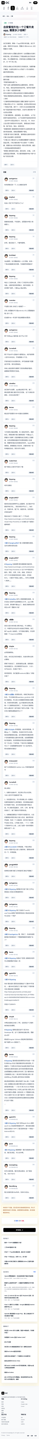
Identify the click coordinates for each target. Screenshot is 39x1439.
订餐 (12, 16)
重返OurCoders (9, 1372)
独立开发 (4, 1414)
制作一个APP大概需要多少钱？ (13, 1242)
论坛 (8, 16)
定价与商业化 (4, 1424)
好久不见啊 (7, 1342)
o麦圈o (12, 694)
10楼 (6, 599)
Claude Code (24, 1404)
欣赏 (6, 164)
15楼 (6, 543)
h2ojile (12, 729)
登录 (30, 2)
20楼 (6, 729)
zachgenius (14, 934)
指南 (2, 1413)
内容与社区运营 (5, 1422)
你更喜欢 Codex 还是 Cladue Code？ (15, 1337)
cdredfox (13, 599)
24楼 (6, 847)
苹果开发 (23, 1414)
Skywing (9, 564)
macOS (23, 1419)
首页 (4, 16)
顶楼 (28, 1436)
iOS (22, 1417)
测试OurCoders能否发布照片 (12, 1351)
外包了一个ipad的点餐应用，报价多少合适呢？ (17, 1252)
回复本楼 (31, 190)
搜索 (2, 1410)
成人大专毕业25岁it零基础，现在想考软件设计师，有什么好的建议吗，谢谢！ (18, 1378)
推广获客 (3, 1419)
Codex (22, 1402)
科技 (34, 1272)
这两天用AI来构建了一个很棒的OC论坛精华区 (17, 1356)
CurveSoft (13, 847)
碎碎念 (3, 1408)
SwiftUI (23, 1424)
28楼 (6, 934)
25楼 (6, 889)
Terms (8, 1435)
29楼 (6, 958)
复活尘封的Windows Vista (12, 1361)
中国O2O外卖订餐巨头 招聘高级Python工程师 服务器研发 (19, 1262)
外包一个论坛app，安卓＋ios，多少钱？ (16, 1257)
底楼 (32, 1436)
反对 (12, 164)
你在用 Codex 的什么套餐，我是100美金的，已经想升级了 (19, 1331)
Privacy (3, 1435)
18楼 (6, 1123)
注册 (35, 2)
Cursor (22, 1406)
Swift (22, 1422)
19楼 (6, 694)
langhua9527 (14, 543)
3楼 (6, 1150)
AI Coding (24, 1399)
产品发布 (3, 1417)
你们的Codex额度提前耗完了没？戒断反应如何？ (18, 1347)
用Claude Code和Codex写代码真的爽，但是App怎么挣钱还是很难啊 (19, 1367)
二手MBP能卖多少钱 (10, 1247)
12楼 (6, 979)
